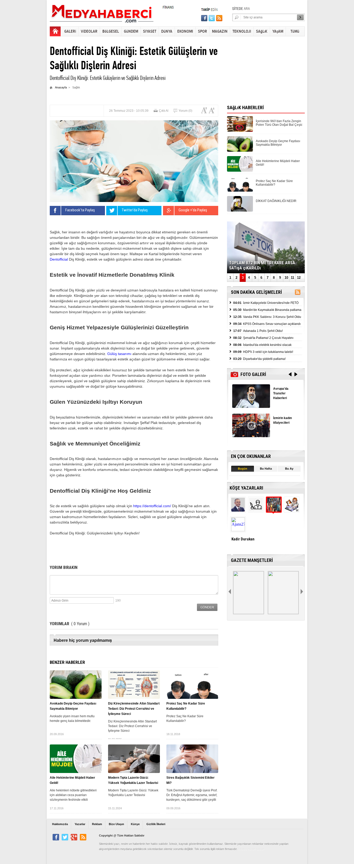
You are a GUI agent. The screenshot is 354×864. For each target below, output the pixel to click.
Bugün (242, 468)
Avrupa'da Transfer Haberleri (280, 393)
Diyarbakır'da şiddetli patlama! (259, 359)
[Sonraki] (302, 592)
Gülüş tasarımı (119, 354)
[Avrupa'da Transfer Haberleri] (251, 406)
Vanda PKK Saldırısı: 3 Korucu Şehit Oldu (267, 317)
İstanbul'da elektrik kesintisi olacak (262, 345)
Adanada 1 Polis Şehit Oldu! (258, 331)
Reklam (97, 824)
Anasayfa (61, 87)
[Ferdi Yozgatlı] (237, 510)
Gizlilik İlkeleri (155, 824)
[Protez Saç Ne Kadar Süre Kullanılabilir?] (192, 684)
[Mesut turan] (291, 510)
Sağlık (76, 87)
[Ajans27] (237, 530)
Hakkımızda (60, 824)
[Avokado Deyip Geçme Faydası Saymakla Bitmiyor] (76, 684)
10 (286, 278)
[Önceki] (230, 592)
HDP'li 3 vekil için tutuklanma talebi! (263, 352)
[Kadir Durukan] (273, 510)
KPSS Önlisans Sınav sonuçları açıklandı (267, 324)
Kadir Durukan (242, 539)
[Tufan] (255, 510)
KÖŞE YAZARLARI (246, 488)
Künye (135, 824)
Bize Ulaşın (116, 824)
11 (292, 278)
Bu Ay (289, 468)
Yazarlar (80, 824)
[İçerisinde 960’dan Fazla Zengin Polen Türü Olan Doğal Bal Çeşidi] (240, 130)
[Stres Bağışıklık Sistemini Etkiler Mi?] (192, 758)
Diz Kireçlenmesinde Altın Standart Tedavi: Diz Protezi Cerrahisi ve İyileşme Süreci (134, 709)
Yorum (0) (185, 111)
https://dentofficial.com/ (152, 506)
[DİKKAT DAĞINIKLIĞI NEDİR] (240, 210)
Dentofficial (59, 259)
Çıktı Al (163, 111)
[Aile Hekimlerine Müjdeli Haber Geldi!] (76, 758)
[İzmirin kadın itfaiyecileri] (251, 436)
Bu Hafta (266, 468)
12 (299, 278)
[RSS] (297, 293)
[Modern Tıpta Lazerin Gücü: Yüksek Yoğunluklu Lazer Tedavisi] (134, 758)
